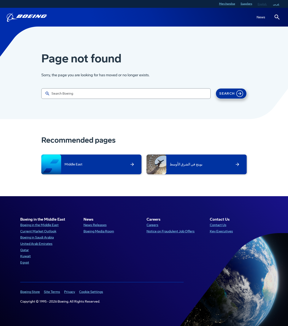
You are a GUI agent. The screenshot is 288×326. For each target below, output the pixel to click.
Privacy (68, 292)
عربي (276, 4)
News (261, 17)
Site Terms (51, 292)
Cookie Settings (91, 292)
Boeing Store (29, 292)
